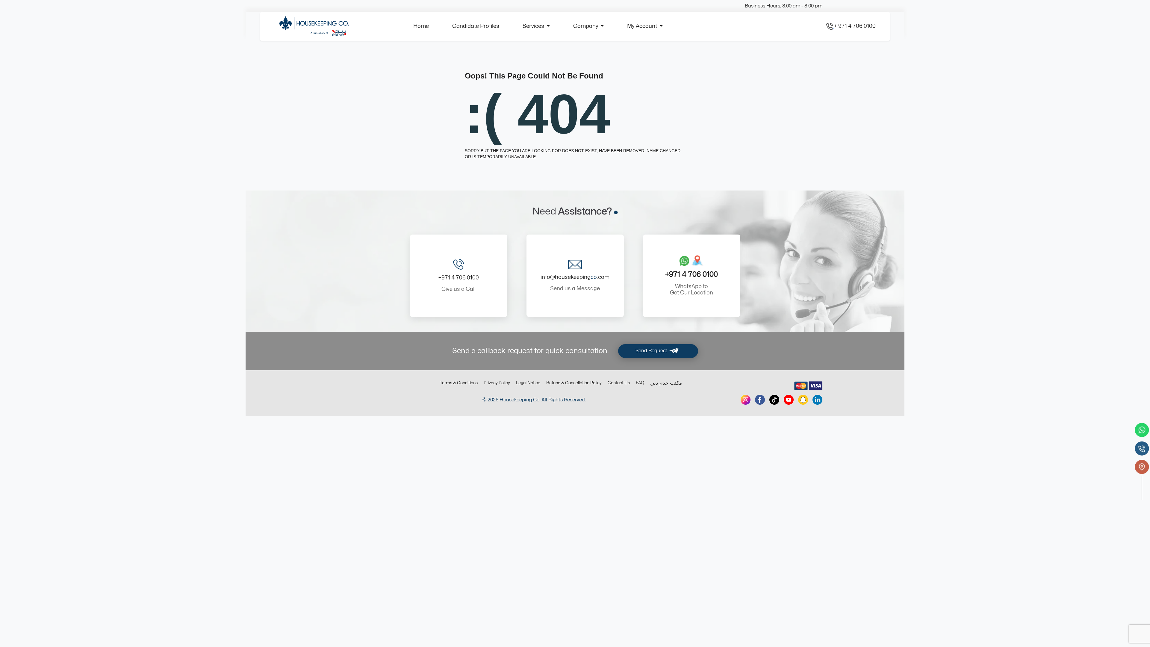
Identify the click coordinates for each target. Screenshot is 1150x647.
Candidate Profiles (475, 26)
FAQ (640, 383)
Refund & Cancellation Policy (574, 383)
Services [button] (534, 26)
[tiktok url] (774, 400)
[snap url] (803, 400)
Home (421, 26)
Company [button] (586, 26)
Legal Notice (528, 383)
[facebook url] (760, 400)
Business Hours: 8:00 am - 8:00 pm (783, 6)
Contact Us (619, 383)
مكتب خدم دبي (666, 383)
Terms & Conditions (459, 383)
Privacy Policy (497, 383)
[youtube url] (789, 400)
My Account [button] (642, 26)
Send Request (651, 350)
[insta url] (745, 400)
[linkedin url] (817, 400)
